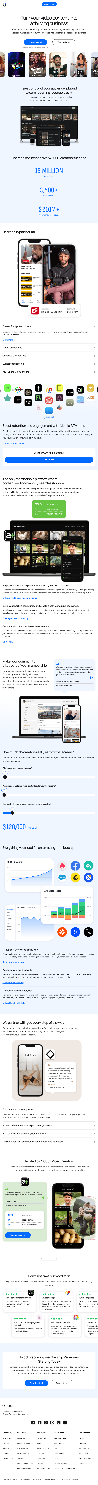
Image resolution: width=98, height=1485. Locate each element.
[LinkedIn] (65, 1422)
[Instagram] (46, 1422)
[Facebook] (39, 1422)
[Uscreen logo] (9, 1406)
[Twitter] (33, 1422)
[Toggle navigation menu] (93, 4)
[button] (55, 1258)
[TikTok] (58, 1422)
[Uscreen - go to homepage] (5, 4)
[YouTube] (52, 1422)
